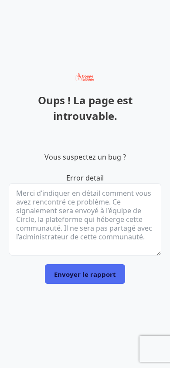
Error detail (85, 178)
